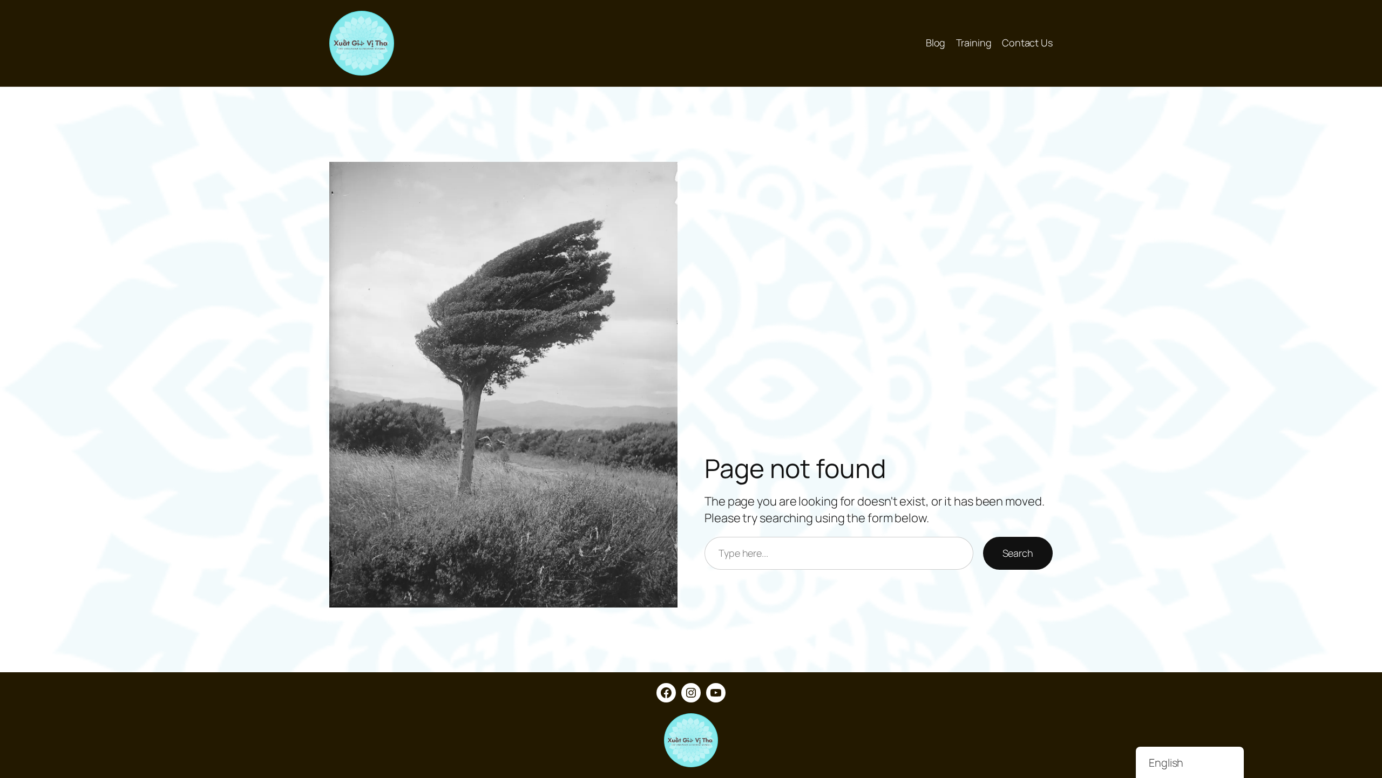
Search (1017, 553)
